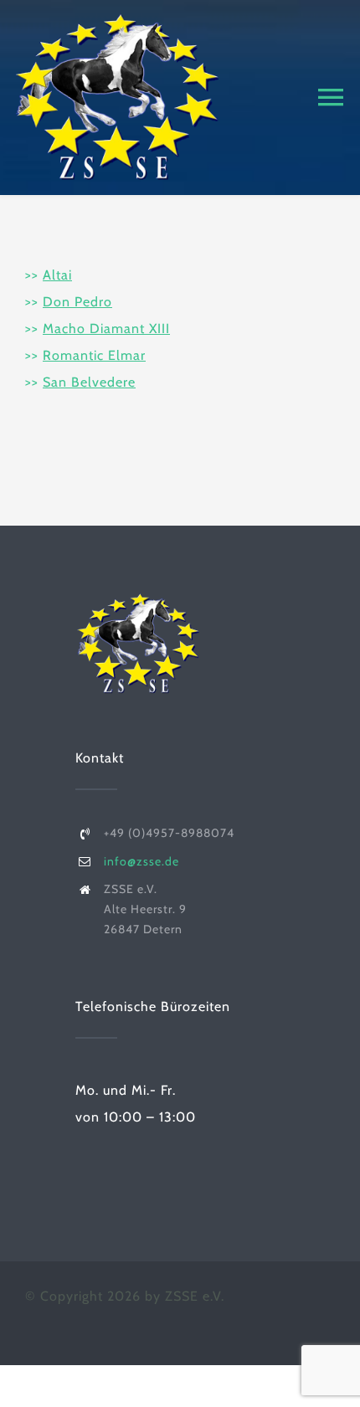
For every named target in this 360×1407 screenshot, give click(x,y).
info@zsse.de (141, 861)
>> (48, 275)
